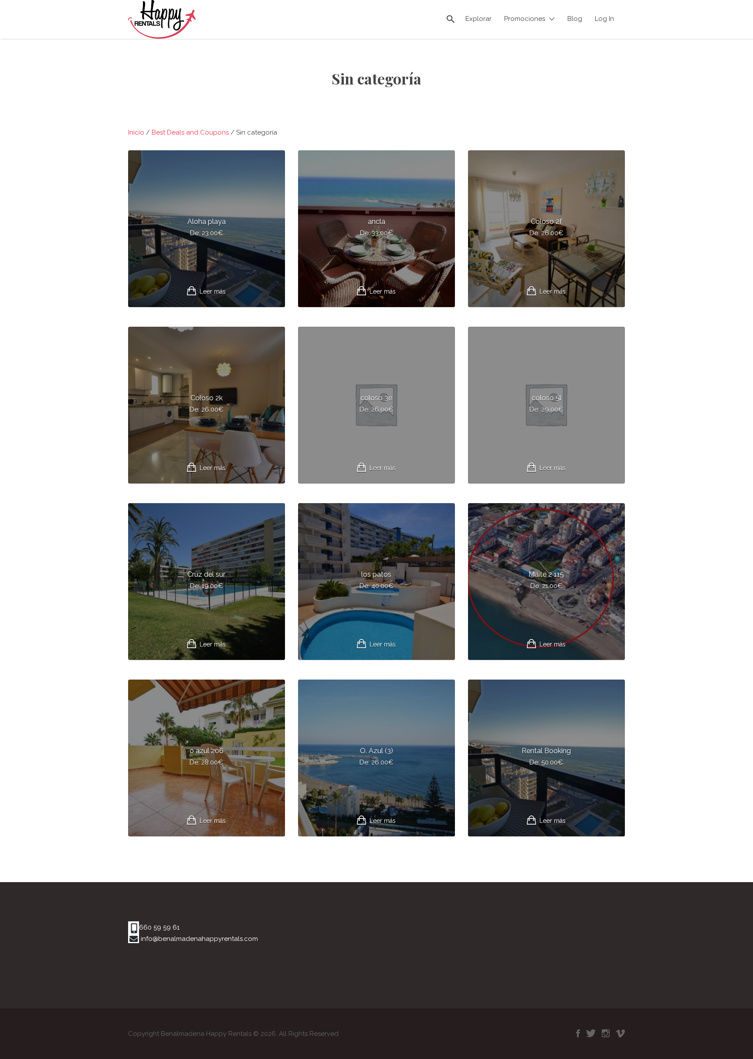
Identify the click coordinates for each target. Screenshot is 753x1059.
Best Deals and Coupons (190, 132)
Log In (604, 19)
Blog (574, 19)
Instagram (606, 1033)
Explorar (478, 19)
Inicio (136, 132)
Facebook (578, 1033)
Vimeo (620, 1033)
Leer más (213, 291)
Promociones (524, 19)
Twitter (591, 1033)
